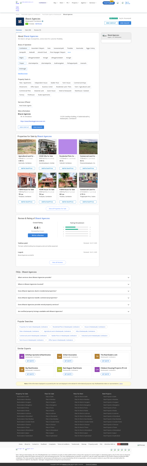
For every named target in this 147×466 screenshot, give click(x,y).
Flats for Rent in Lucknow (82, 413)
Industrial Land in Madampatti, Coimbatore (94, 336)
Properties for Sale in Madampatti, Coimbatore (34, 327)
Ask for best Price (26, 168)
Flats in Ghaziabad (51, 416)
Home (17, 14)
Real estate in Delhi (23, 396)
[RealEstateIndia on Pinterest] (119, 451)
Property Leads (93, 444)
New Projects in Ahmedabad (112, 430)
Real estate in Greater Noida (25, 422)
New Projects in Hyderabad (112, 436)
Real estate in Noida (23, 410)
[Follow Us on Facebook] (112, 451)
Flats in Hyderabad (51, 436)
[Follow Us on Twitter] (122, 451)
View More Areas (23, 73)
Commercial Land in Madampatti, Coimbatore (33, 336)
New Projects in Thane (110, 427)
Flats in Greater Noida (52, 422)
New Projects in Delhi (110, 396)
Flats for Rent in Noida (81, 410)
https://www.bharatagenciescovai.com (32, 121)
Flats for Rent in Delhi (81, 396)
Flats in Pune (50, 408)
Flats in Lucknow (51, 413)
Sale (28, 30)
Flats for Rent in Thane (81, 427)
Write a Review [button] (38, 235)
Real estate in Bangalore (24, 405)
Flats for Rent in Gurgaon (82, 402)
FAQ (101, 444)
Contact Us (35, 444)
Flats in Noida (50, 410)
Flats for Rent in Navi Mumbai (83, 419)
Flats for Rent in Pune (81, 408)
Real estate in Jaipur (23, 433)
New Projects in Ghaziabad (112, 416)
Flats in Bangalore (51, 405)
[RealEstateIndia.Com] (27, 6)
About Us (27, 444)
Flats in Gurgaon (51, 402)
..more (121, 384)
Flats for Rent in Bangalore (83, 405)
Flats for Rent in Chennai (82, 424)
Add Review (38, 24)
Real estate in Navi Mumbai (25, 419)
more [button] (69, 52)
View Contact (111, 23)
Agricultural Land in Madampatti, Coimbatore (57, 331)
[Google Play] (20, 449)
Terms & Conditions (64, 444)
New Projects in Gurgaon (111, 402)
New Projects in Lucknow (111, 413)
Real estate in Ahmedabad (25, 430)
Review (37, 30)
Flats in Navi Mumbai (52, 419)
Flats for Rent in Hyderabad (83, 436)
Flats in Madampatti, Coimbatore (29, 331)
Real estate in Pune (23, 408)
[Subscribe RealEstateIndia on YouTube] (126, 451)
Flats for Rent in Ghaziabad (83, 416)
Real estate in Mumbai (24, 399)
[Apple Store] (29, 449)
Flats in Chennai (51, 424)
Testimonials (75, 444)
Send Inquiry (125, 23)
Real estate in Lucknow (24, 413)
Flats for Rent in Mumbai (82, 399)
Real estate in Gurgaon (24, 402)
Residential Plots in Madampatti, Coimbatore (66, 327)
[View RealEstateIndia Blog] (115, 451)
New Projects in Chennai (111, 424)
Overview (19, 30)
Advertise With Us (109, 444)
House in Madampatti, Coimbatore (95, 327)
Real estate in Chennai (24, 424)
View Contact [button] (24, 127)
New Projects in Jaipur (110, 433)
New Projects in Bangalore (111, 405)
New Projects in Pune (110, 408)
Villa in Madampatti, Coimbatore (85, 331)
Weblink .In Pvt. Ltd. (67, 464)
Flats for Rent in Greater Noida (84, 422)
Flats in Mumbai (50, 399)
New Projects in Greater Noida (113, 422)
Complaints (52, 444)
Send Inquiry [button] (37, 127)
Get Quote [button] (30, 361)
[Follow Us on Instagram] (129, 451)
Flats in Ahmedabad (52, 430)
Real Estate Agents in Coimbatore (31, 14)
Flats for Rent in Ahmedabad (83, 430)
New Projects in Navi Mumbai (112, 419)
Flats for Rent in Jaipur (81, 433)
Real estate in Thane (23, 427)
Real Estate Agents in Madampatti (51, 14)
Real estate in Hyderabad (25, 436)
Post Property (108, 2)
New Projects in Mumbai (111, 399)
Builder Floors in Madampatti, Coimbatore (64, 336)
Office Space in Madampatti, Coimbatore (61, 340)
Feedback (44, 444)
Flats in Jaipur (50, 433)
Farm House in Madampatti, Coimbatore (32, 340)
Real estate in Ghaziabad (24, 416)
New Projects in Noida (110, 410)
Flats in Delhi (50, 396)
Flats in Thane (50, 427)
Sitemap (83, 444)
